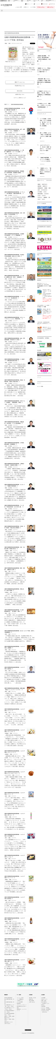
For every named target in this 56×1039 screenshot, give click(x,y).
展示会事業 (31, 1000)
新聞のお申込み (50, 7)
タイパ (43, 199)
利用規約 (19, 1003)
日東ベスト (45, 186)
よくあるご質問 (19, 7)
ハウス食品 (40, 191)
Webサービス (44, 999)
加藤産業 (45, 197)
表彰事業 (43, 1006)
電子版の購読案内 (8, 997)
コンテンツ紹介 (20, 997)
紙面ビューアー (30, 3)
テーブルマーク (44, 189)
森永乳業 (39, 186)
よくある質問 (20, 1002)
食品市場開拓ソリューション (50, 0)
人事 (38, 189)
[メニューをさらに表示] (2, 10)
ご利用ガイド (26, 7)
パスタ (39, 195)
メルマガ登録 (33, 7)
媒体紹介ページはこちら (42, 234)
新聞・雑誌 (22, 0)
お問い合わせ (7, 1023)
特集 (6, 43)
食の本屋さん (29, 0)
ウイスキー (46, 193)
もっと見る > (49, 50)
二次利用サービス (16, 0)
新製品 (39, 184)
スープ (45, 191)
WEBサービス (3, 0)
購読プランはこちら (20, 82)
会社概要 (43, 997)
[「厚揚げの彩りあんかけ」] (12, 53)
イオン (39, 199)
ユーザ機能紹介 (20, 999)
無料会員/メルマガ (8, 1022)
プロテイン (40, 197)
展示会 (42, 0)
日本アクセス (44, 184)
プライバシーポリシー (22, 1004)
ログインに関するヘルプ (20, 97)
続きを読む (20, 90)
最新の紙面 (45, 3)
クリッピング (37, 3)
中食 (9, 43)
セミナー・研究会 (36, 0)
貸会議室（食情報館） (46, 1009)
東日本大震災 (40, 193)
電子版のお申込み (41, 7)
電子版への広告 (32, 997)
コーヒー (43, 195)
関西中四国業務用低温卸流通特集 (17, 104)
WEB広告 (9, 0)
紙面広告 (31, 999)
